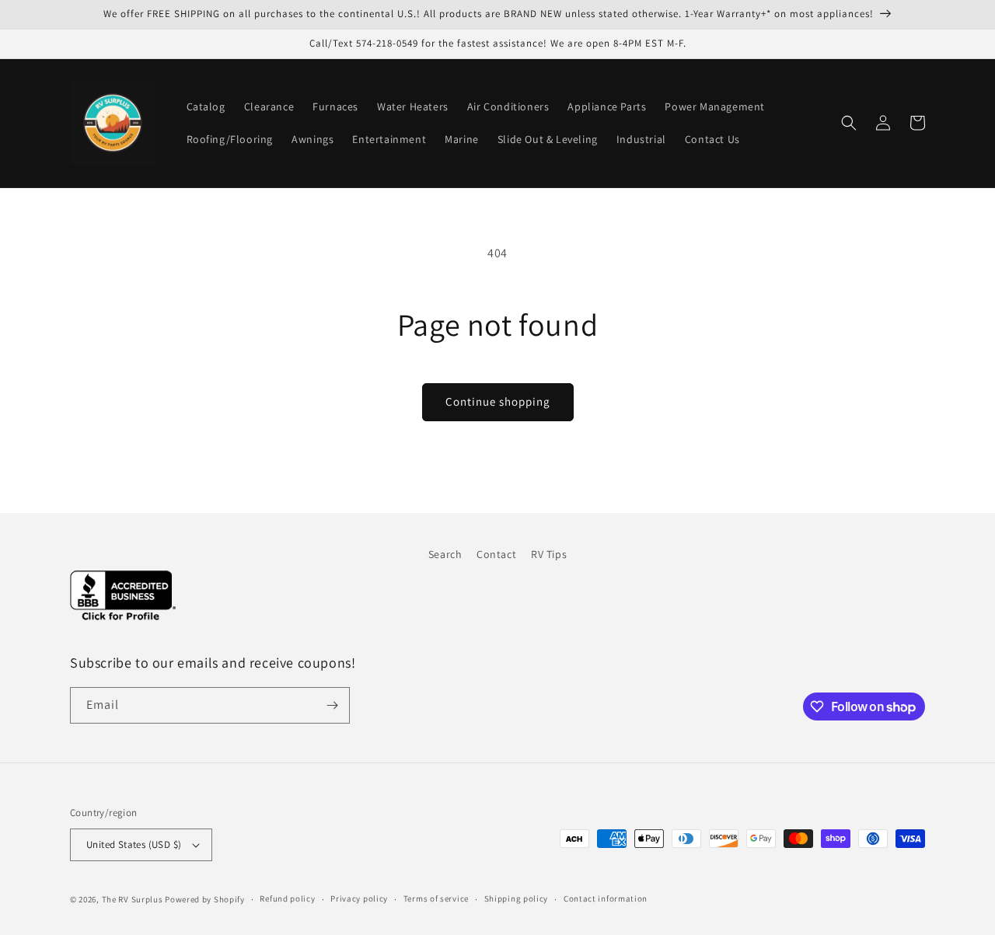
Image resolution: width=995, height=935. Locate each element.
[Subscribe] (332, 705)
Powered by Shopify (205, 899)
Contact (496, 554)
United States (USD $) (133, 844)
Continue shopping (497, 401)
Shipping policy (516, 898)
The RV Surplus (132, 899)
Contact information (606, 898)
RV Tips (549, 554)
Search (445, 554)
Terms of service (436, 898)
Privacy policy (359, 898)
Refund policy (287, 898)
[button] (849, 123)
